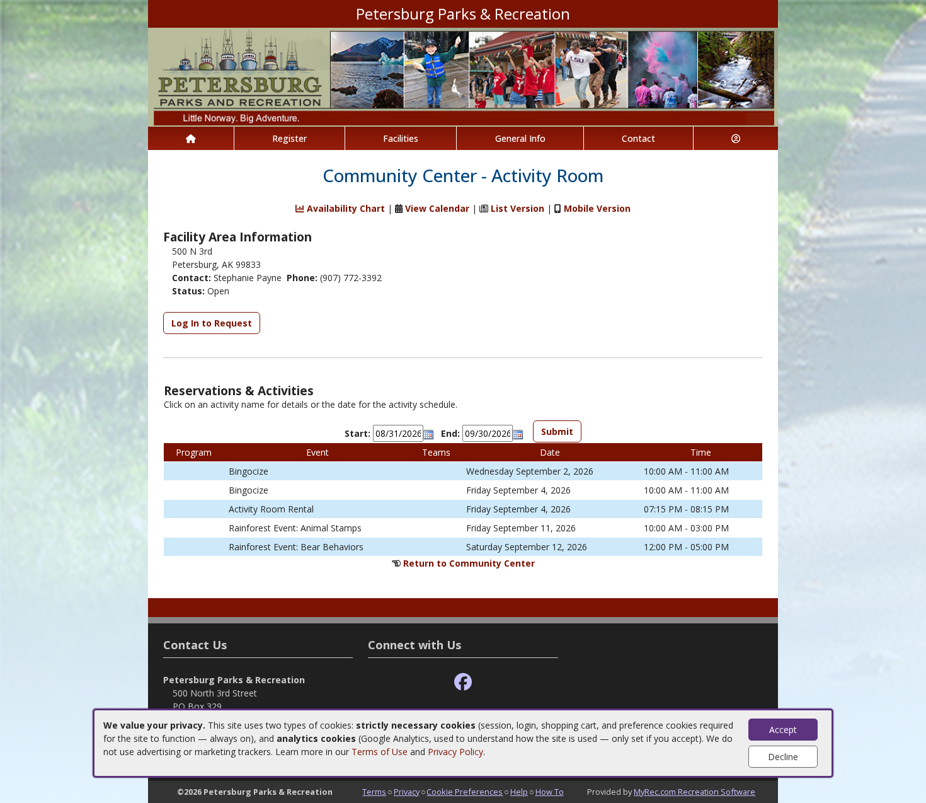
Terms (374, 791)
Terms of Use (380, 752)
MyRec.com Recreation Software (694, 791)
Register (289, 138)
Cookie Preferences (464, 791)
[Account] (736, 138)
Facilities (400, 138)
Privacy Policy (455, 752)
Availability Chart (344, 208)
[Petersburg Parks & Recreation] (463, 76)
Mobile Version (597, 208)
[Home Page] (191, 138)
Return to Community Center (469, 563)
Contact (638, 138)
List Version (517, 208)
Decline (783, 757)
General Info (520, 138)
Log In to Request (211, 323)
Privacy (407, 791)
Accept (783, 730)
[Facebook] (463, 682)
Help (519, 791)
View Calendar (437, 208)
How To (549, 791)
